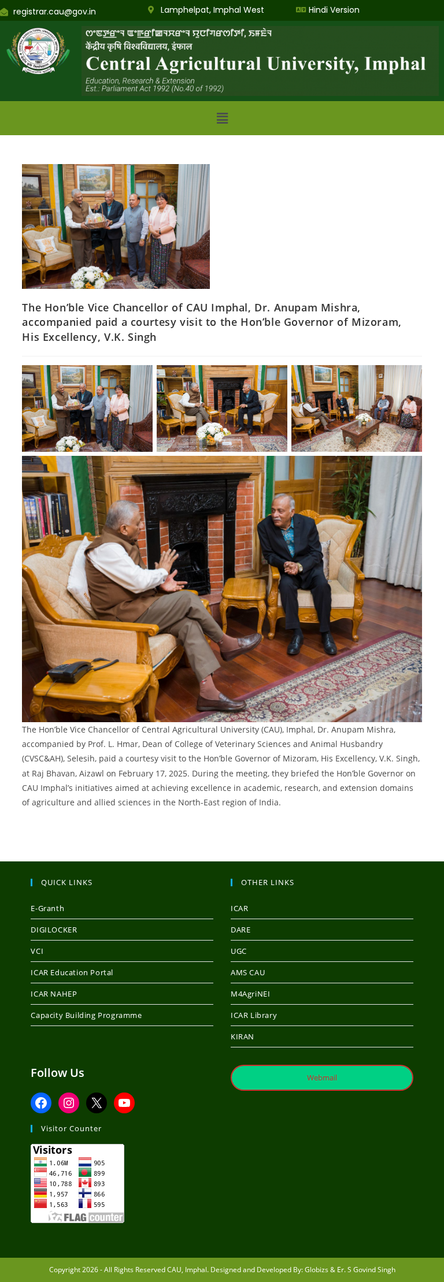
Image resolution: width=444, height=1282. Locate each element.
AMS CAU (248, 972)
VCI (37, 951)
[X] (96, 1103)
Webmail (322, 1077)
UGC (239, 951)
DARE (240, 929)
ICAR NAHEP (54, 994)
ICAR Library (254, 1015)
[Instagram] (68, 1103)
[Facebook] (41, 1103)
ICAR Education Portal (72, 972)
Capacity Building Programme (86, 1015)
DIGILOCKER (54, 929)
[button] (222, 118)
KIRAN (242, 1036)
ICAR (239, 908)
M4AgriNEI (250, 994)
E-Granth (47, 908)
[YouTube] (124, 1103)
